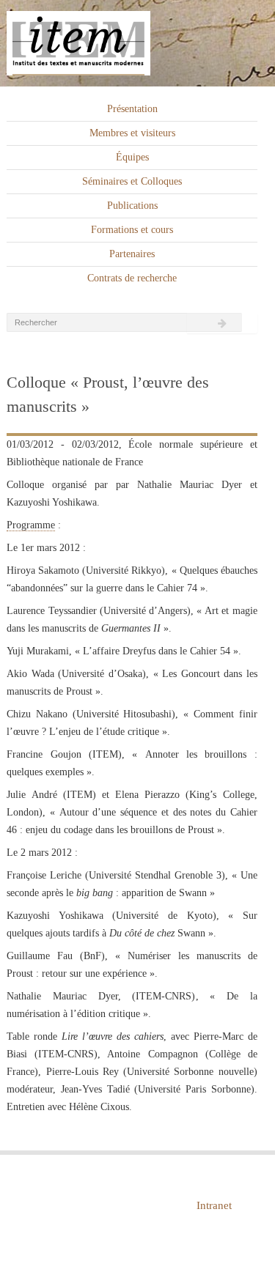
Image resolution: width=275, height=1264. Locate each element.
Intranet (214, 1205)
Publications (132, 205)
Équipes (132, 157)
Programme (31, 525)
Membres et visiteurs (132, 132)
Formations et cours (132, 229)
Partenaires (132, 253)
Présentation (132, 108)
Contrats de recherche (132, 278)
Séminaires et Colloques (132, 181)
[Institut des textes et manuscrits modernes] (137, 43)
